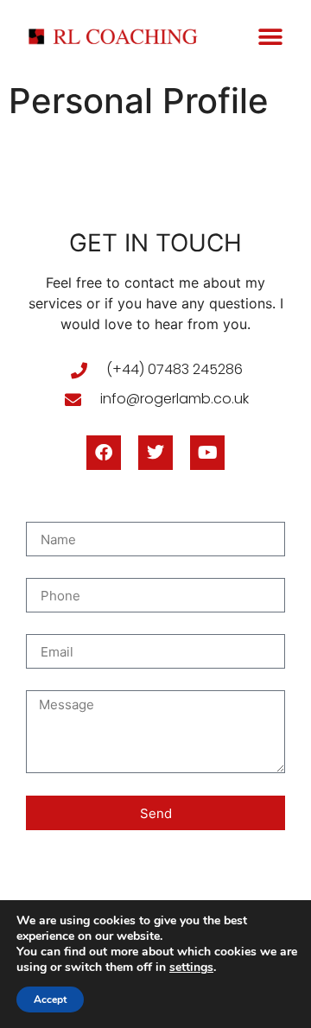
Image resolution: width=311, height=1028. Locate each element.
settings (191, 967)
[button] (270, 36)
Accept (50, 999)
